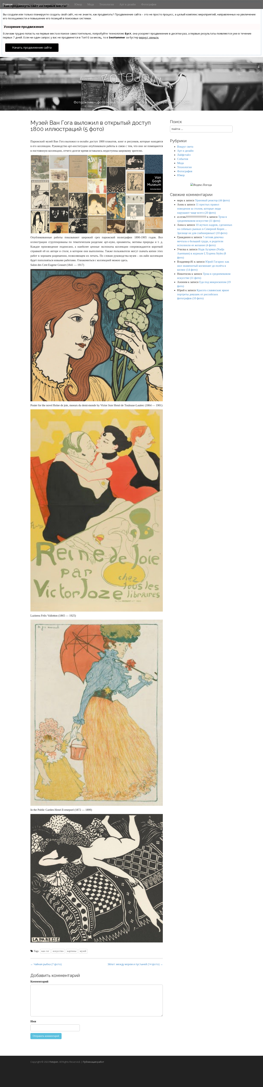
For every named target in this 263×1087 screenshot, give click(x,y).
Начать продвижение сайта (32, 47)
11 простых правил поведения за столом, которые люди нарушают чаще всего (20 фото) (199, 208)
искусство (58, 951)
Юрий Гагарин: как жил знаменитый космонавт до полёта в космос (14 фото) (203, 265)
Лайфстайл (62, 4)
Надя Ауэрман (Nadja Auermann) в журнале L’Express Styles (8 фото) (201, 253)
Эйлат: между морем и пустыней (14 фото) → (135, 964)
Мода (90, 4)
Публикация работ (93, 1061)
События (182, 158)
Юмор (78, 4)
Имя (33, 1021)
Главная (7, 4)
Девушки (23, 4)
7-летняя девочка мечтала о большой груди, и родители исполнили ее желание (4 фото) (200, 241)
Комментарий (39, 981)
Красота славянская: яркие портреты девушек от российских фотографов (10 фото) (203, 294)
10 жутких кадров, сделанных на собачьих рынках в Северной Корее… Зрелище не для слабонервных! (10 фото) (204, 229)
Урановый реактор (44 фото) (212, 200)
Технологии (106, 4)
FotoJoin (54, 1061)
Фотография (148, 4)
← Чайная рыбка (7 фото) (46, 964)
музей (83, 951)
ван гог (45, 951)
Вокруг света (42, 4)
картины (71, 951)
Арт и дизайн (127, 4)
